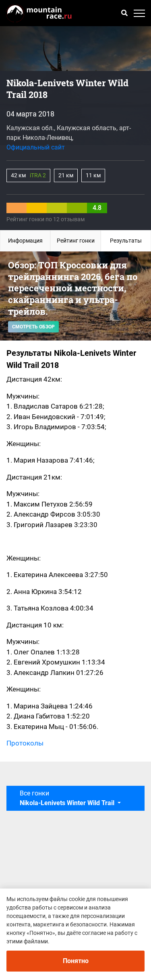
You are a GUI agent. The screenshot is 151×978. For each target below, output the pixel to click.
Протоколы (24, 743)
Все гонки (67, 798)
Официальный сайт (35, 147)
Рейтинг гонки (76, 240)
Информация (25, 240)
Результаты (126, 240)
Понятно (76, 961)
